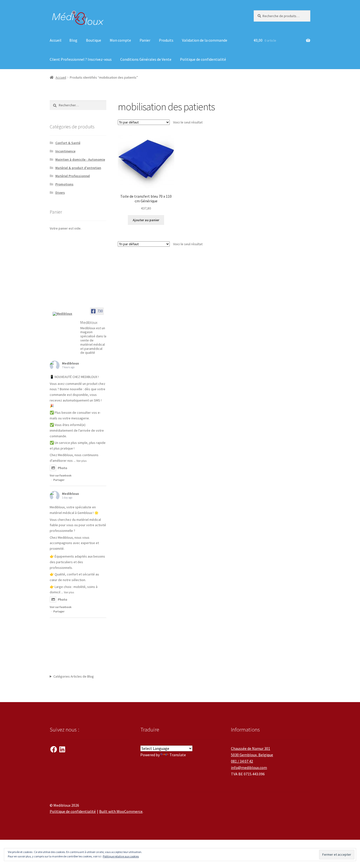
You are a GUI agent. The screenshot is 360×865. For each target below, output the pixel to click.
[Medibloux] (64, 313)
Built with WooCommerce (121, 811)
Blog (73, 40)
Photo (62, 468)
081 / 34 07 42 (242, 761)
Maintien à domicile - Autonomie (80, 159)
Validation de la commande (204, 40)
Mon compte (120, 40)
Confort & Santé (67, 143)
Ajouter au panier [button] (146, 220)
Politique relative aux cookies (121, 856)
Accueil (55, 40)
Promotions (64, 184)
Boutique (93, 40)
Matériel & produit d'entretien (78, 168)
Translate (177, 754)
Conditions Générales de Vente (145, 59)
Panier (145, 40)
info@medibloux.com (249, 767)
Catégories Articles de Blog (73, 676)
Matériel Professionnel (72, 176)
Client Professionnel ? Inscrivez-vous (81, 59)
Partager (58, 480)
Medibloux (70, 363)
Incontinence (65, 151)
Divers (60, 192)
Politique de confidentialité (203, 59)
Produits (166, 40)
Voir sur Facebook (61, 475)
